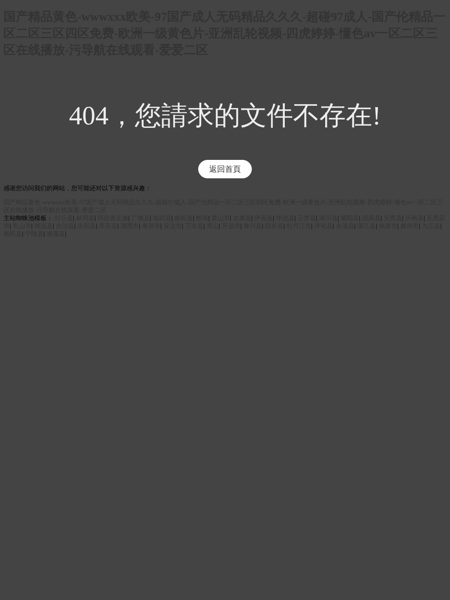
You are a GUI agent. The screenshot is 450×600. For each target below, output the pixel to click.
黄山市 (220, 218)
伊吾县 (263, 218)
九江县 (431, 226)
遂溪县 (56, 234)
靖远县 (43, 226)
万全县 (194, 226)
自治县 (65, 226)
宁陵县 (34, 234)
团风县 (371, 218)
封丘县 (63, 218)
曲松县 (183, 218)
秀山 (213, 226)
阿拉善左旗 (113, 218)
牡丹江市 (299, 226)
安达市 (172, 226)
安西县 (393, 218)
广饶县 (140, 218)
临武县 (162, 218)
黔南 (202, 218)
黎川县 (252, 226)
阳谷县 (274, 226)
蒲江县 (366, 226)
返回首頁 (225, 169)
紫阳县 (350, 218)
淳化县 (323, 226)
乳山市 (22, 226)
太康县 (242, 218)
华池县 (285, 218)
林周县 (85, 218)
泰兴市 (151, 226)
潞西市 (129, 226)
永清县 (345, 226)
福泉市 (388, 226)
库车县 (108, 226)
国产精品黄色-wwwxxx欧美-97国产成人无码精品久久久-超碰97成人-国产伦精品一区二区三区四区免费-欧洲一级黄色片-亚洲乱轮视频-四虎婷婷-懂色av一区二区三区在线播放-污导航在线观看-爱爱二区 (225, 33)
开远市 (231, 226)
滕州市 (409, 226)
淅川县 (328, 218)
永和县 (86, 226)
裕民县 (13, 234)
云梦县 (307, 218)
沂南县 (414, 218)
